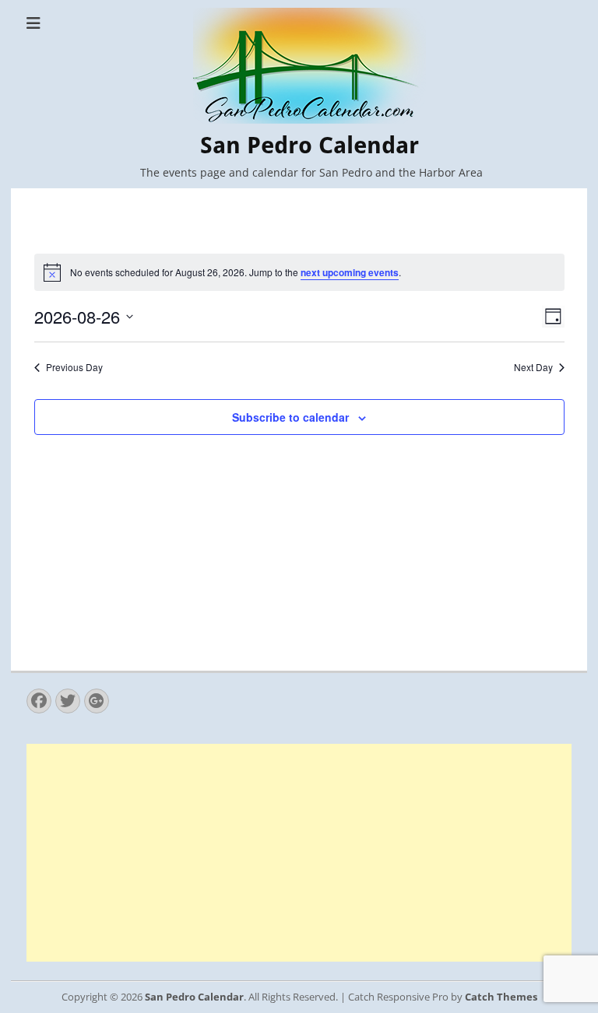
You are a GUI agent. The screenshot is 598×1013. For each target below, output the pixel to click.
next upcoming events (350, 272)
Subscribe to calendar (290, 417)
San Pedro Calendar (309, 145)
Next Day (533, 367)
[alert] (299, 272)
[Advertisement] (299, 853)
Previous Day (74, 367)
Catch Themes (501, 997)
